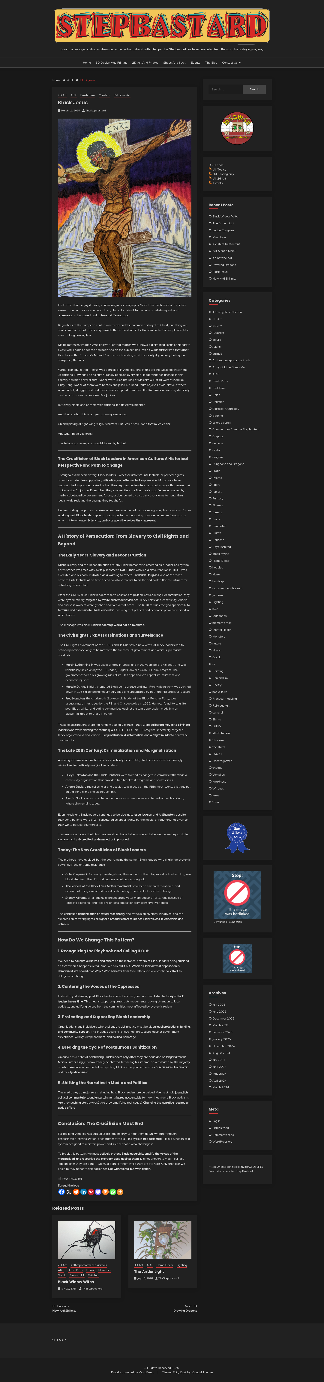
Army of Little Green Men (229, 367)
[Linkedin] (83, 1192)
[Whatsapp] (113, 1192)
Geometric (219, 526)
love (215, 609)
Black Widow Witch (76, 1281)
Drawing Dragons (224, 265)
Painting (218, 671)
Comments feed (223, 1135)
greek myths (220, 554)
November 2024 (223, 1046)
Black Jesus (220, 272)
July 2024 (218, 1060)
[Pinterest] (91, 1192)
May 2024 (219, 1073)
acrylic (216, 339)
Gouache (218, 540)
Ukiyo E (217, 754)
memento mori (222, 623)
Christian (104, 95)
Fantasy (218, 498)
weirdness (219, 781)
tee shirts (218, 747)
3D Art (138, 1265)
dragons (217, 457)
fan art (217, 491)
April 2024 (219, 1080)
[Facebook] (61, 1192)
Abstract (218, 333)
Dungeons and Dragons (228, 464)
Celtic (216, 395)
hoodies (217, 567)
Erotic (216, 471)
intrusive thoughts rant (227, 588)
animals (217, 353)
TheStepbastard (96, 110)
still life (216, 726)
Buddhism (219, 388)
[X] (69, 1192)
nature (216, 643)
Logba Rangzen (223, 230)
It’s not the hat (222, 258)
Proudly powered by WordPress (133, 1372)
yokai (216, 795)
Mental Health (222, 630)
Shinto (216, 719)
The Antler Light (149, 1271)
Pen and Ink (77, 1275)
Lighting (182, 1265)
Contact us (230, 62)
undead (217, 767)
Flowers (217, 505)
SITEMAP (59, 1340)
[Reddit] (76, 1192)
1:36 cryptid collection (227, 312)
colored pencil (221, 422)
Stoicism (218, 740)
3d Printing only (223, 174)
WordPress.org (222, 1141)
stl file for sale (221, 733)
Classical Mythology (225, 409)
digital (216, 450)
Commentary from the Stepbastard (236, 429)
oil (213, 664)
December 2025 (223, 1018)
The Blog (211, 62)
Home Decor (164, 1265)
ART (73, 95)
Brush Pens (87, 95)
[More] (120, 1192)
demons (217, 443)
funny (216, 519)
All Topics (219, 169)
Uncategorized (222, 761)
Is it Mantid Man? (224, 251)
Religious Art (122, 95)
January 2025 (221, 1039)
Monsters (104, 1270)
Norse (216, 650)
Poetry (217, 685)
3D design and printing (112, 62)
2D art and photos (145, 62)
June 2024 (219, 1066)
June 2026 (219, 1011)
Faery (216, 484)
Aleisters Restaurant (226, 244)
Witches (93, 1275)
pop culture (219, 692)
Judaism (217, 595)
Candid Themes (203, 1372)
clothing (217, 415)
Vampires (218, 774)
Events (195, 62)
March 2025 (220, 1025)
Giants (216, 533)
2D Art (62, 95)
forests (217, 512)
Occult (62, 1275)
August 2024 (221, 1053)
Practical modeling (224, 698)
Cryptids (218, 436)
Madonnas (219, 616)
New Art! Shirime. (224, 278)
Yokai (215, 802)
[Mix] (105, 1192)
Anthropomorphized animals (88, 1265)
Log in (216, 1121)
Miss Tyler (219, 237)
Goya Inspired (221, 547)
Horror (90, 1270)
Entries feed (220, 1128)
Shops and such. (174, 62)
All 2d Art (219, 178)
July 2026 (218, 1004)
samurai (217, 712)
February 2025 (222, 1032)
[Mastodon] (98, 1192)
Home (87, 62)
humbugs (218, 581)
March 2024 (220, 1087)
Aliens (216, 346)
